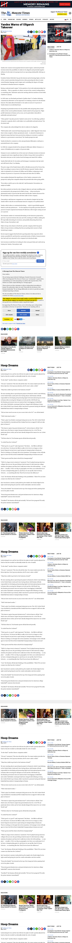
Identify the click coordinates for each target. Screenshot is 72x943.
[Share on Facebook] (28, 32)
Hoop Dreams (9, 365)
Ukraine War (11, 19)
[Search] (70, 19)
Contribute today (62, 14)
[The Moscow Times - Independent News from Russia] (15, 13)
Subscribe (40, 261)
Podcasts (45, 19)
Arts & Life (38, 19)
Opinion (31, 19)
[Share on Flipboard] (42, 32)
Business (24, 19)
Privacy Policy (14, 263)
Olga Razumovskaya (7, 31)
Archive (52, 19)
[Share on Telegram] (34, 32)
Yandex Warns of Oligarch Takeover (17, 26)
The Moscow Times (6, 369)
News (4, 19)
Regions (18, 19)
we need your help (18, 295)
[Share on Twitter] (31, 32)
